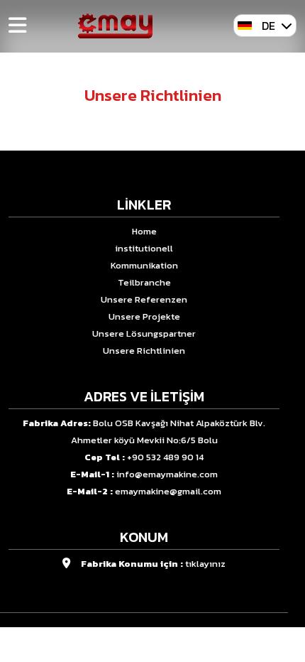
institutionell (144, 248)
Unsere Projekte (144, 316)
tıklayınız (204, 563)
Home (144, 231)
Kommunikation (144, 265)
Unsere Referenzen (144, 299)
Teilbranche (144, 282)
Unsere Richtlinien (144, 350)
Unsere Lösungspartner (144, 333)
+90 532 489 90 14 (165, 457)
